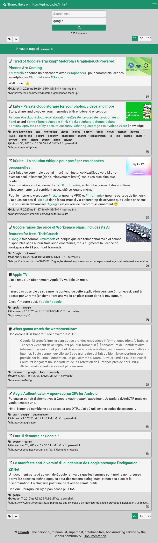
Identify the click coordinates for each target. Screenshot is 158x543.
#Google (57, 77)
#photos (98, 122)
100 (148, 38)
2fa (15, 414)
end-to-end (25, 135)
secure (40, 135)
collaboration (98, 135)
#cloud (39, 117)
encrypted (68, 135)
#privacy (15, 126)
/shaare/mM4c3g (21, 380)
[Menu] (154, 5)
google (45, 49)
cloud (110, 131)
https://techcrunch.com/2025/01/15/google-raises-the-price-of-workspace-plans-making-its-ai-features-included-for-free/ (82, 261)
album (34, 139)
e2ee (12, 135)
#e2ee (71, 117)
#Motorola (16, 73)
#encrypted (85, 117)
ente (24, 139)
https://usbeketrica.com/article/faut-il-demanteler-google (44, 449)
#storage (93, 126)
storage (122, 131)
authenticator (41, 414)
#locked (74, 122)
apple (16, 307)
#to (103, 126)
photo (139, 135)
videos (65, 131)
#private (28, 126)
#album (14, 117)
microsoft (30, 253)
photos (128, 135)
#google (54, 122)
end (38, 131)
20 (134, 38)
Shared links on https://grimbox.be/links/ (36, 4)
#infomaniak (71, 185)
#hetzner (55, 195)
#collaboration (55, 117)
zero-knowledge (22, 131)
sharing (82, 135)
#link (64, 122)
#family (41, 122)
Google (17, 253)
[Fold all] (16, 39)
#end (116, 117)
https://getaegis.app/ (23, 422)
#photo (86, 122)
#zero (123, 126)
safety (88, 131)
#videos (112, 126)
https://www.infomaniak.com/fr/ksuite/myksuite (39, 213)
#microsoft (47, 239)
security (53, 135)
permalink (43, 88)
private (13, 139)
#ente (31, 122)
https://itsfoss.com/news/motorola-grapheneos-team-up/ (45, 92)
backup (134, 131)
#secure (52, 126)
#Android (35, 77)
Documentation (95, 536)
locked (76, 131)
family (99, 131)
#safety (40, 126)
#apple (44, 302)
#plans (110, 122)
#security (65, 126)
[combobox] (79, 21)
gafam (28, 441)
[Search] (79, 28)
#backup (27, 117)
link (118, 135)
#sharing (79, 126)
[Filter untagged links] (9, 39)
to (111, 135)
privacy (68, 139)
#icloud (42, 200)
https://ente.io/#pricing (24, 147)
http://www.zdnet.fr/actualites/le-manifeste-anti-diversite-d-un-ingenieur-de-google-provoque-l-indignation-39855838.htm (81, 502)
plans (56, 139)
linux (43, 372)
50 (141, 38)
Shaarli (23, 532)
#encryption (102, 117)
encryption (50, 131)
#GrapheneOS (77, 73)
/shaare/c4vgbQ (20, 315)
